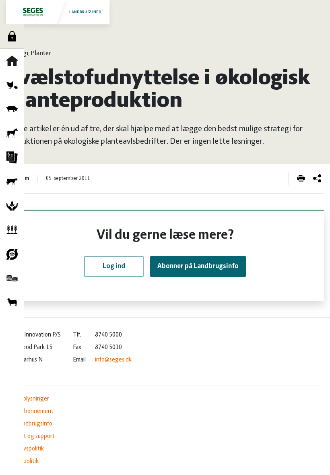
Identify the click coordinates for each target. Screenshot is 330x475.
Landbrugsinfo (85, 12)
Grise (14, 109)
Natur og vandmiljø (14, 206)
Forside (14, 61)
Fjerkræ (14, 85)
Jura (14, 157)
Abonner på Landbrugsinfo (198, 266)
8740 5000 (108, 335)
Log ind (14, 36)
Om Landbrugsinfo (29, 424)
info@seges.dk (113, 360)
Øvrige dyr (14, 302)
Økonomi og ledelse (14, 278)
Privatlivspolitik (25, 449)
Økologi (14, 254)
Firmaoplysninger (27, 399)
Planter (14, 230)
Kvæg (14, 181)
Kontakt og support (30, 436)
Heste (14, 133)
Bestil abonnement (30, 411)
